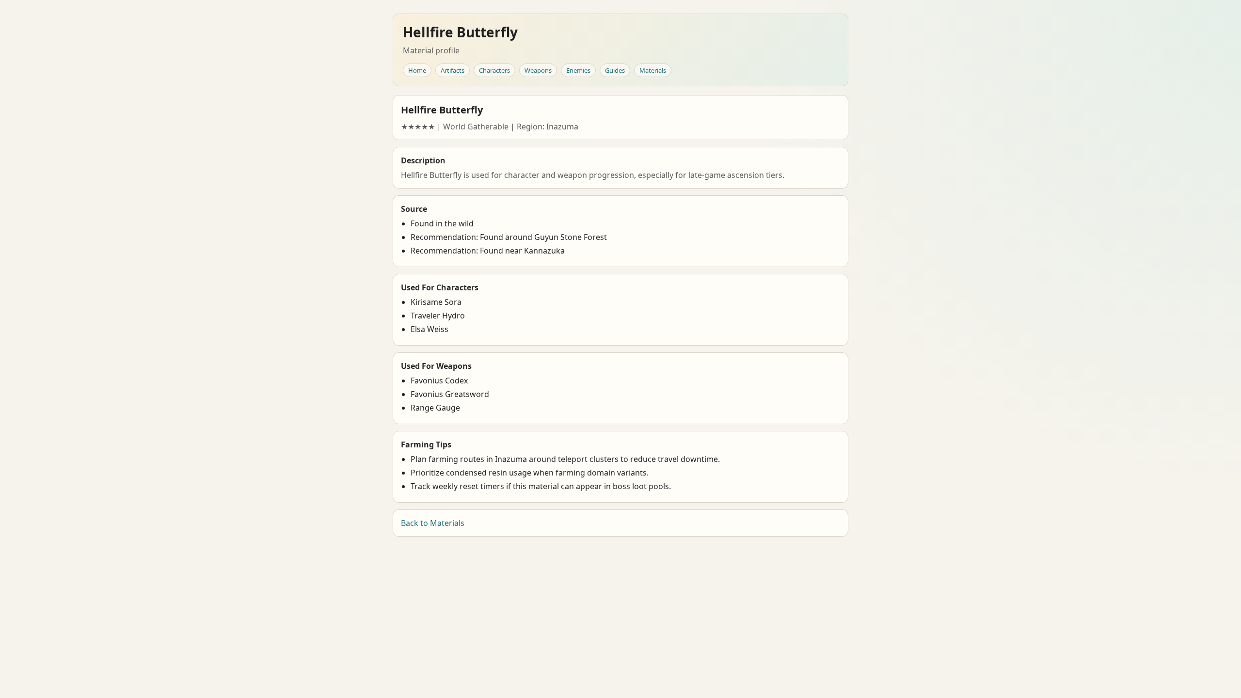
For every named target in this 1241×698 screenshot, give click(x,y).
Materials (652, 70)
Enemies (578, 70)
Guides (615, 70)
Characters (494, 70)
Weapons (538, 70)
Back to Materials (432, 523)
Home (417, 70)
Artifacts (452, 70)
